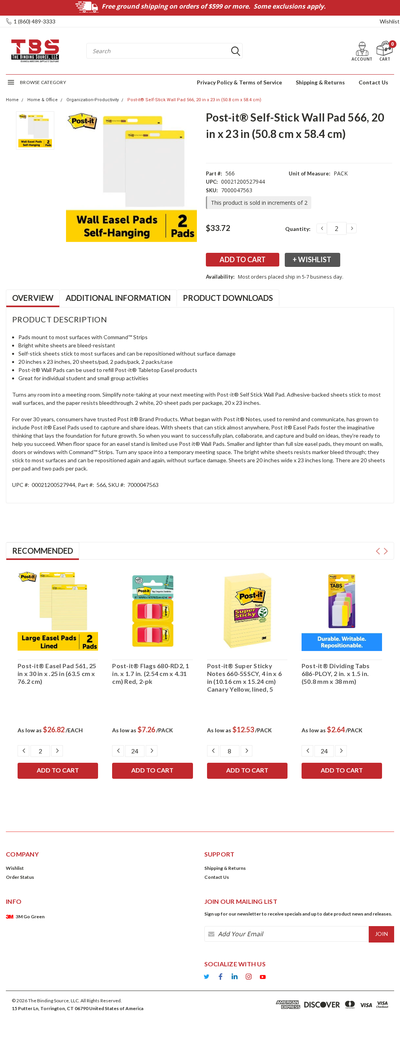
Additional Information (118, 297)
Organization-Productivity (92, 99)
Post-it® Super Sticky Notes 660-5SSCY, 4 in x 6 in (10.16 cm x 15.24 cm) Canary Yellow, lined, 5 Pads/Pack (244, 677)
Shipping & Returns (320, 82)
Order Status (20, 877)
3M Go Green (30, 916)
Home (12, 99)
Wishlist (390, 21)
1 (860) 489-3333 (34, 21)
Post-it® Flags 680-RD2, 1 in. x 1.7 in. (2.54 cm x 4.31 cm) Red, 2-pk (150, 673)
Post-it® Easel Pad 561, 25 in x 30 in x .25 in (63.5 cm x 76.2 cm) (57, 673)
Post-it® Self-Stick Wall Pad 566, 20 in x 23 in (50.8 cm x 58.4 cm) (194, 99)
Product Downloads (228, 297)
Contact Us (373, 82)
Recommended (42, 550)
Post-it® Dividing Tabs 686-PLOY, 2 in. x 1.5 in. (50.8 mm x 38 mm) (336, 673)
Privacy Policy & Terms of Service (239, 82)
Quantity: (298, 228)
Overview (33, 297)
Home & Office (42, 99)
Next (385, 551)
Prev (377, 551)
